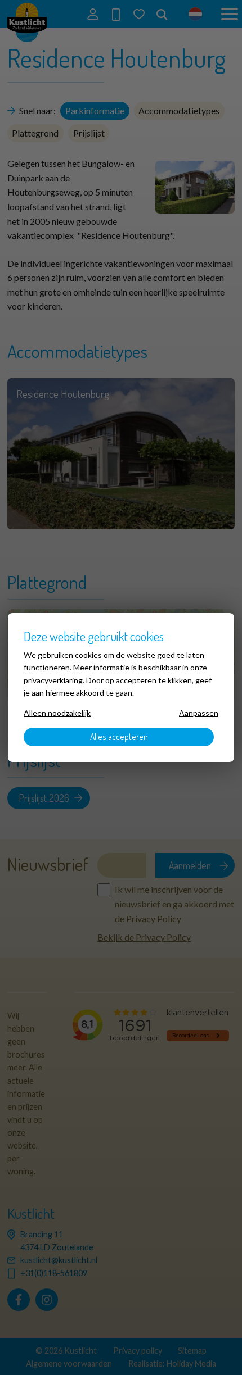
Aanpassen (198, 713)
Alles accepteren (119, 736)
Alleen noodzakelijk (57, 713)
